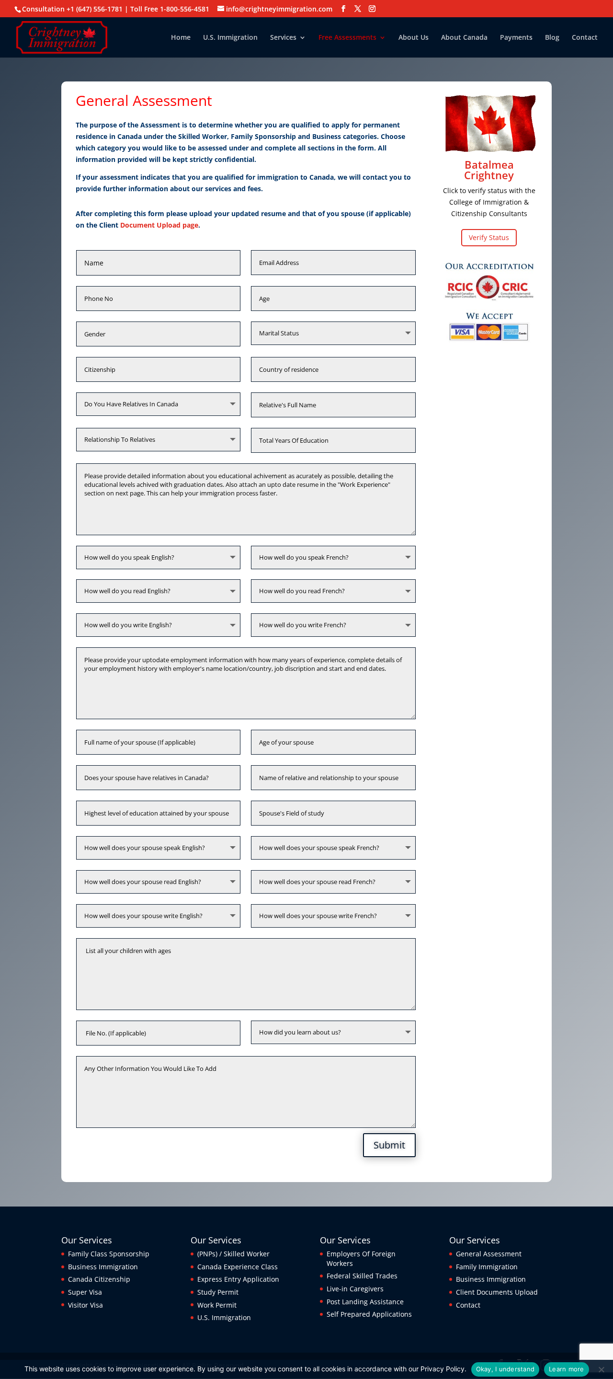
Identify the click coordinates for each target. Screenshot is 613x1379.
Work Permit (217, 1305)
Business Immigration (103, 1266)
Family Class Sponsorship (108, 1253)
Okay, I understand (505, 1369)
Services (283, 38)
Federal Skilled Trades (362, 1275)
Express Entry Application (238, 1279)
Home (181, 38)
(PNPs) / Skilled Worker (233, 1253)
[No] (601, 1369)
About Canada (464, 38)
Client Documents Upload (497, 1292)
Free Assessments (347, 38)
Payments (516, 38)
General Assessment (489, 1253)
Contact (585, 38)
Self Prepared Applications (369, 1314)
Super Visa (85, 1292)
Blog (552, 38)
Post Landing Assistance (365, 1301)
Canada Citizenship (99, 1279)
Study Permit (217, 1292)
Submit (389, 1144)
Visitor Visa (85, 1305)
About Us (413, 38)
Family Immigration (487, 1266)
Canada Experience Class (237, 1266)
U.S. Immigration (230, 38)
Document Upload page (159, 225)
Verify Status (489, 237)
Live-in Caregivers (355, 1288)
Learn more (566, 1369)
